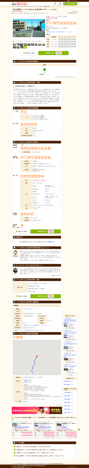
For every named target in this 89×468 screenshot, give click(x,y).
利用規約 (19, 465)
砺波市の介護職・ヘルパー (68, 412)
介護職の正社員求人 (20, 463)
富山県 (14, 13)
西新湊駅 (42, 13)
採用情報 (22, 467)
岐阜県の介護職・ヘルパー (68, 395)
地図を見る (51, 26)
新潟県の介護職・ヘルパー (68, 399)
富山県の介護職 (23, 6)
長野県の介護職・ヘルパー (68, 402)
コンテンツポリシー (27, 467)
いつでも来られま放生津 (38, 6)
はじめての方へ (14, 465)
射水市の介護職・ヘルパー (68, 384)
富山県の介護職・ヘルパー (68, 381)
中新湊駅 (34, 13)
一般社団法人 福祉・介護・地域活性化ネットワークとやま (59, 31)
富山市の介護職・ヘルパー (68, 405)
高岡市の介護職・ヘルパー (68, 409)
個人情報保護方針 (24, 465)
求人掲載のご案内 (31, 465)
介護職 (18, 6)
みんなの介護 (14, 467)
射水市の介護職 (30, 6)
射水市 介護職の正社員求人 (40, 463)
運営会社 (18, 467)
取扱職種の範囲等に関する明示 (40, 465)
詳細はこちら (51, 241)
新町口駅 (27, 13)
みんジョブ (14, 6)
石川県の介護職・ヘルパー (68, 392)
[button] (37, 356)
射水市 (17, 13)
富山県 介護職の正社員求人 (30, 463)
